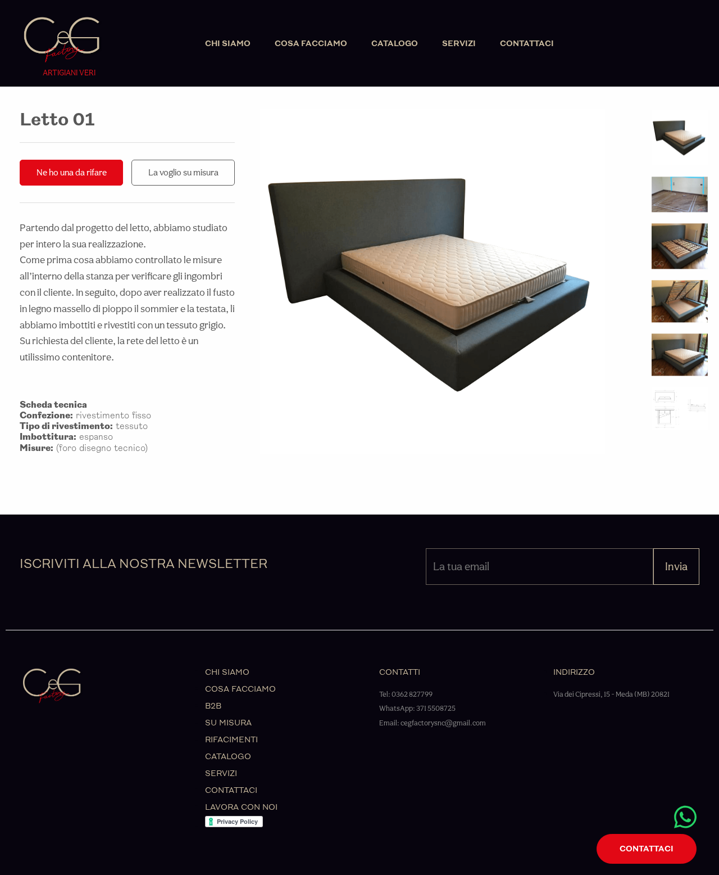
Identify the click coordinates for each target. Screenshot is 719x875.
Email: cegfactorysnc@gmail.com (432, 723)
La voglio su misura (183, 172)
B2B (213, 706)
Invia (676, 566)
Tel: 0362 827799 (406, 694)
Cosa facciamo (311, 43)
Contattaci (527, 43)
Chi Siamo (228, 43)
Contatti (399, 672)
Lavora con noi (241, 807)
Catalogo (394, 43)
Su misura (228, 723)
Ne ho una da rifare (72, 172)
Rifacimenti (231, 740)
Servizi (459, 43)
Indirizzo (574, 672)
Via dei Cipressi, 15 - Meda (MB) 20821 (611, 694)
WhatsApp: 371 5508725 (417, 708)
